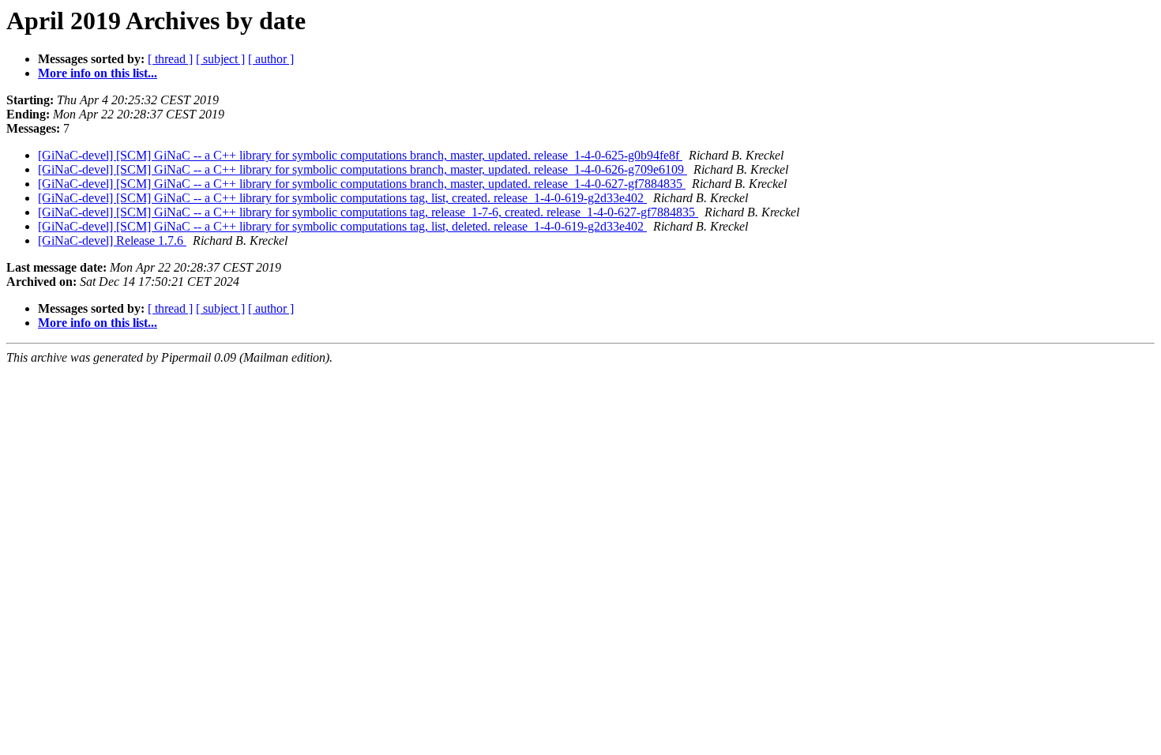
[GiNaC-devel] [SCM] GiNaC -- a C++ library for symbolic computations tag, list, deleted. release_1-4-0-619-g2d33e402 (342, 226)
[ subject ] (220, 59)
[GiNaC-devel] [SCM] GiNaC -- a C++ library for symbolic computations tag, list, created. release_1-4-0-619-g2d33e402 (342, 198)
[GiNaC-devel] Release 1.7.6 (112, 240)
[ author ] (271, 59)
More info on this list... (97, 73)
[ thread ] (170, 59)
